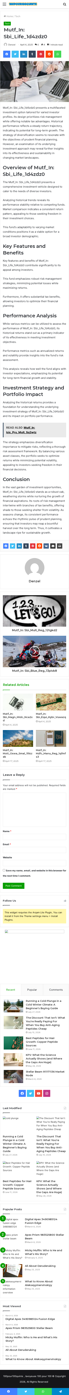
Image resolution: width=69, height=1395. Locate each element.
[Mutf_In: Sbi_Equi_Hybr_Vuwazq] (51, 702)
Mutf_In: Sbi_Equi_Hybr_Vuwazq (51, 715)
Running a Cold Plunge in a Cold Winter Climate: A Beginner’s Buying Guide (43, 1004)
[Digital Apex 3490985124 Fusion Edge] (12, 1224)
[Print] (59, 546)
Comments (56, 989)
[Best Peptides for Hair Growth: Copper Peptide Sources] (13, 1043)
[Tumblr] (26, 546)
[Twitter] (12, 546)
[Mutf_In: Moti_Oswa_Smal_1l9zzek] (18, 738)
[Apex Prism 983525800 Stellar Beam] (12, 1239)
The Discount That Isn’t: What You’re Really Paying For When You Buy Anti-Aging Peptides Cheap (51, 1144)
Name (7, 831)
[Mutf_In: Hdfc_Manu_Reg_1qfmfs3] (51, 738)
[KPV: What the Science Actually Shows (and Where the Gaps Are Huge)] (13, 1059)
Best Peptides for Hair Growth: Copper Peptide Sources (42, 1042)
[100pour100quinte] (23, 4)
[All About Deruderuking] (12, 1270)
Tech (17, 16)
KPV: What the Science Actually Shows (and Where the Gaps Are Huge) (44, 1058)
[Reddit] (39, 546)
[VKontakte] (46, 546)
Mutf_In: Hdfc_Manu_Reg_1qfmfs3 (51, 753)
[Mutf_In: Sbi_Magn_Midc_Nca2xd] (18, 702)
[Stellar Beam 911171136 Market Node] (13, 1076)
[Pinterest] (32, 546)
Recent (10, 989)
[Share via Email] (53, 546)
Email (7, 844)
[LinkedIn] (19, 546)
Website (7, 857)
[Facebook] (5, 546)
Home (9, 16)
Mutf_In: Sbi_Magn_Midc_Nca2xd (18, 717)
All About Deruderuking (40, 1265)
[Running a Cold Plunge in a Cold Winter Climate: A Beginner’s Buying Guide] (13, 1005)
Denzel (11, 44)
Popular (32, 989)
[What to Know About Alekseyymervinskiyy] (12, 1287)
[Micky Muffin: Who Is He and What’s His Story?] (12, 1255)
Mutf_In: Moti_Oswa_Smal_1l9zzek (17, 753)
